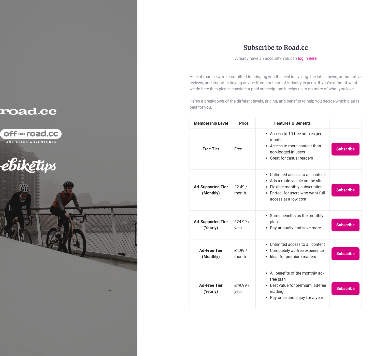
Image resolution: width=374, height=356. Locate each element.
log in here (307, 58)
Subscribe (345, 149)
